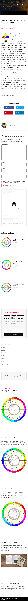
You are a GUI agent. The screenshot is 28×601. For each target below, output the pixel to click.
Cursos (3, 355)
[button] (9, 107)
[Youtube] (22, 4)
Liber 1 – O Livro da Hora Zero (10, 583)
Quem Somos (4, 364)
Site (2, 174)
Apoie (2, 361)
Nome (3, 162)
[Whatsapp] (25, 4)
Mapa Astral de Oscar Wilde (9, 542)
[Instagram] (20, 4)
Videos (3, 350)
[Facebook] (17, 4)
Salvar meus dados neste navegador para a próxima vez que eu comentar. (13, 182)
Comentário (5, 144)
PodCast (3, 353)
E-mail (3, 168)
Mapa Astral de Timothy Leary (10, 489)
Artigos (3, 347)
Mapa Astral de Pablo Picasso (10, 438)
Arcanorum (11, 44)
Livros (3, 358)
